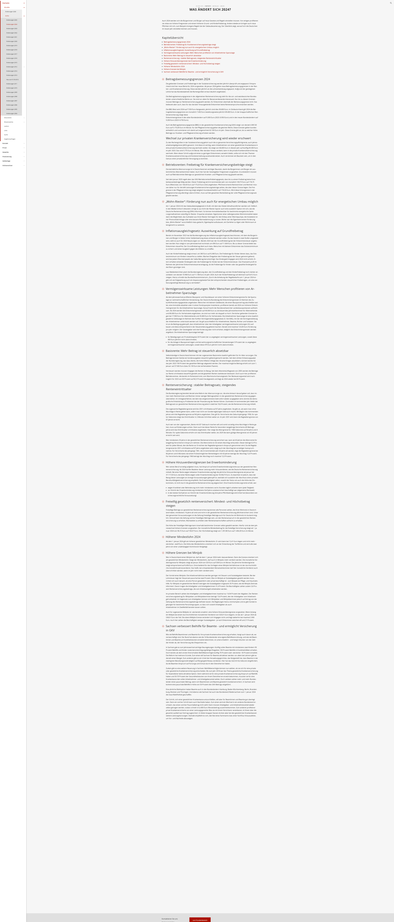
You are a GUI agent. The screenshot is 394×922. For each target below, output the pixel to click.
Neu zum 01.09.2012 (12, 79)
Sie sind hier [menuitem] (199, 6)
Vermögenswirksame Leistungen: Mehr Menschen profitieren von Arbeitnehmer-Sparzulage (199, 53)
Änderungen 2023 (11, 28)
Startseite (5, 3)
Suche (6, 135)
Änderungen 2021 (11, 37)
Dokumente (7, 118)
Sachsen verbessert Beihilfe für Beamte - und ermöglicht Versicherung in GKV (194, 72)
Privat (4, 148)
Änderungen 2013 (11, 75)
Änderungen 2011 (11, 84)
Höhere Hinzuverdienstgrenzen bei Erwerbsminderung (185, 61)
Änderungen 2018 (11, 50)
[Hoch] (164, 79)
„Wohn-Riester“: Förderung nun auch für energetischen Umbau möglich (191, 47)
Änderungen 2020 (11, 41)
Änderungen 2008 (11, 96)
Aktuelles (7, 7)
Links (5, 130)
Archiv (7, 16)
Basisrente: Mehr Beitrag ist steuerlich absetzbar (182, 55)
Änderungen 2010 (11, 88)
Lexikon (6, 126)
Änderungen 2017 (11, 54)
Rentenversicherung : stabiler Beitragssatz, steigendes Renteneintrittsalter (192, 58)
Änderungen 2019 (11, 45)
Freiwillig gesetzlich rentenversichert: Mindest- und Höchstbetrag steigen (192, 64)
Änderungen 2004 (11, 113)
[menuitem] (207, 6)
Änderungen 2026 (10, 12)
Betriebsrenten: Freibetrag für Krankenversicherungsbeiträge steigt (190, 44)
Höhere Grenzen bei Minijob (175, 69)
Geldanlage (6, 161)
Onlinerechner (7, 165)
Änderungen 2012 (11, 67)
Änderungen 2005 (11, 109)
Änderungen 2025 (11, 20)
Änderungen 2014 (11, 71)
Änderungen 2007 (11, 101)
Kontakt (5, 143)
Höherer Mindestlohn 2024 (174, 66)
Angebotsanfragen (9, 139)
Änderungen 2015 (11, 62)
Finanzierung (6, 157)
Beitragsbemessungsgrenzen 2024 (177, 42)
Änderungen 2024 (11, 24)
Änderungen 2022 (11, 33)
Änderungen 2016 (11, 58)
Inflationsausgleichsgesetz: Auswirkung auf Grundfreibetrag (187, 50)
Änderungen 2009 (11, 92)
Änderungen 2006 (11, 105)
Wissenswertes (8, 122)
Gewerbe (5, 152)
